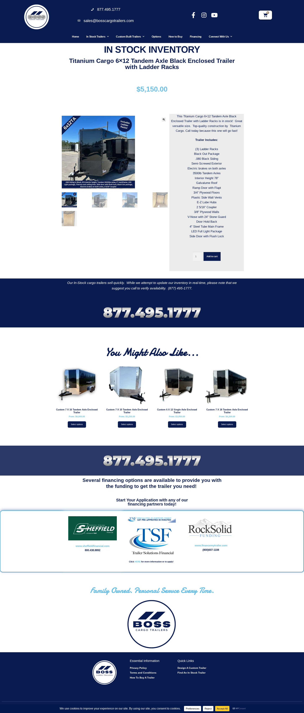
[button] (164, 119)
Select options (77, 424)
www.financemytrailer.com (211, 545)
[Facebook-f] (193, 15)
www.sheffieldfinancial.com (92, 545)
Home (75, 36)
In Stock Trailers (95, 36)
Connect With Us (219, 36)
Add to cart (212, 256)
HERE (138, 561)
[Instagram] (204, 15)
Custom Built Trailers (128, 36)
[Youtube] (214, 15)
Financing (195, 36)
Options (156, 36)
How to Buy (175, 36)
